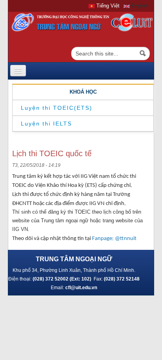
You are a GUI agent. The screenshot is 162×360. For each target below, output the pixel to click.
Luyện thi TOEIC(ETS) (56, 108)
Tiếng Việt (107, 6)
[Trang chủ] (81, 22)
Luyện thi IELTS (46, 123)
